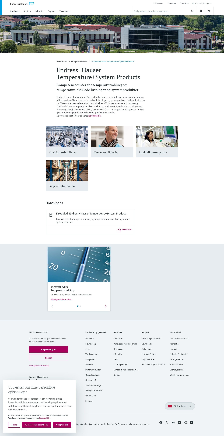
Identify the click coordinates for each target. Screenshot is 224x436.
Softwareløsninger (93, 385)
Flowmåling (90, 343)
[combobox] (203, 3)
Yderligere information (61, 299)
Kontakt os (185, 3)
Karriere (173, 349)
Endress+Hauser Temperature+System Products (113, 61)
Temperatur (90, 359)
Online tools (158, 3)
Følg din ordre (148, 359)
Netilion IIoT (90, 380)
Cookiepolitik (44, 418)
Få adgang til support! (151, 338)
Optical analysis (92, 375)
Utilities (117, 375)
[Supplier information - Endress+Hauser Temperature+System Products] (85, 179)
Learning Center (149, 354)
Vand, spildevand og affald (125, 343)
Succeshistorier (176, 364)
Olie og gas (118, 349)
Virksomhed (62, 61)
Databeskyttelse (81, 424)
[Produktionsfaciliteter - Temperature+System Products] (85, 145)
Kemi (116, 359)
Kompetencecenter (79, 61)
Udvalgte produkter (94, 390)
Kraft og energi (120, 364)
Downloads (172, 3)
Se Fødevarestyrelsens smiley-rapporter (132, 424)
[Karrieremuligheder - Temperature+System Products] (130, 145)
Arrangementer (176, 359)
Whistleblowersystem (179, 375)
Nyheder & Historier (179, 354)
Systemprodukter (93, 369)
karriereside (94, 115)
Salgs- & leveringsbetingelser (101, 424)
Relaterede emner (59, 287)
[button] (48, 349)
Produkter (89, 338)
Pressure (89, 364)
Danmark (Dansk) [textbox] (202, 3)
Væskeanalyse (91, 354)
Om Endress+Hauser (179, 338)
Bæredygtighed (176, 369)
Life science (119, 354)
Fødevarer (118, 338)
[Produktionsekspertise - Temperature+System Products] (175, 145)
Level (87, 349)
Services (89, 401)
